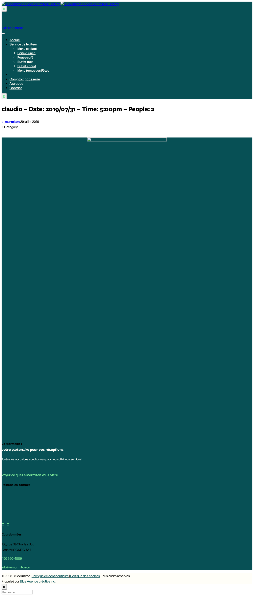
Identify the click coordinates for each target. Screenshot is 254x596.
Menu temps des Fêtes (33, 70)
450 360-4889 (12, 558)
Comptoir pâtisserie (25, 79)
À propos (16, 83)
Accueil (15, 39)
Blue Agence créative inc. (38, 581)
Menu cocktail (27, 48)
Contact (16, 88)
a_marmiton (11, 121)
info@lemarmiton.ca (16, 567)
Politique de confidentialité (50, 576)
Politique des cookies (85, 576)
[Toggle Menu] (3, 33)
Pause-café (25, 57)
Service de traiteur (23, 44)
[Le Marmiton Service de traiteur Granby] (60, 4)
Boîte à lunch (26, 53)
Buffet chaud (26, 66)
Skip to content (12, 27)
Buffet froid (25, 62)
